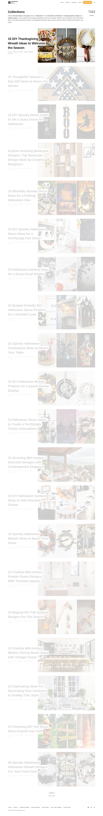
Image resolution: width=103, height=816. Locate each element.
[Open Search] (94, 2)
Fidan (10, 51)
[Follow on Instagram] (91, 807)
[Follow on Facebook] (88, 807)
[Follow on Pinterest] (94, 807)
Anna (10, 699)
